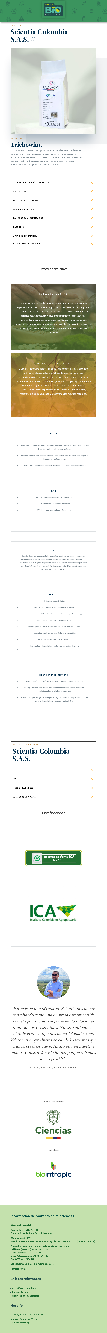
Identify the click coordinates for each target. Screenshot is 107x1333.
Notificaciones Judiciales (25, 1295)
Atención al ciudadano (24, 1288)
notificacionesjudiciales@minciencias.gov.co (32, 1264)
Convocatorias (20, 1292)
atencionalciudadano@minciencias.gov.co (51, 1246)
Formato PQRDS (19, 1269)
